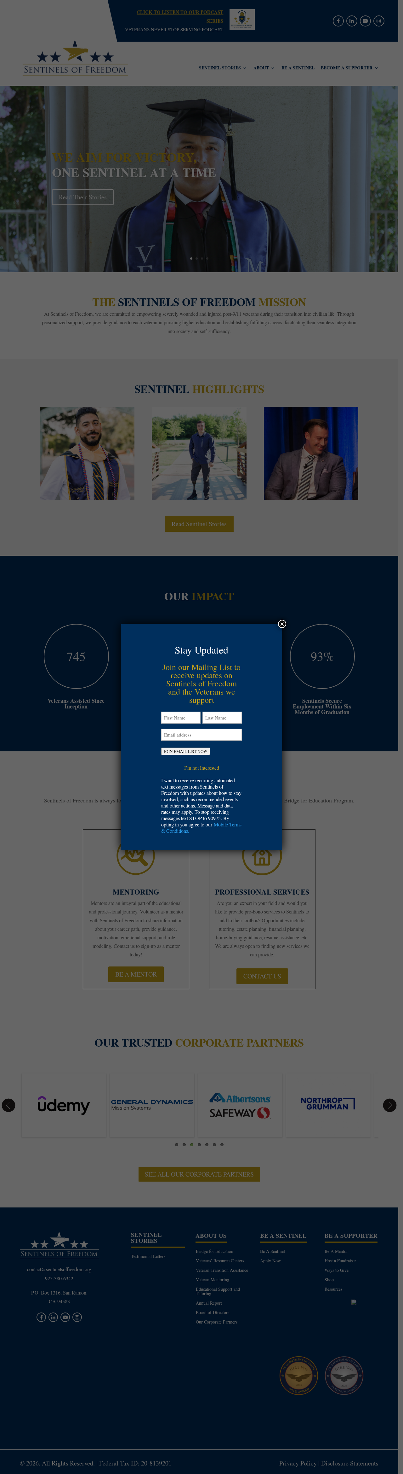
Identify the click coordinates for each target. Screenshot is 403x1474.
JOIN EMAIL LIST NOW (185, 751)
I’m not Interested (201, 767)
